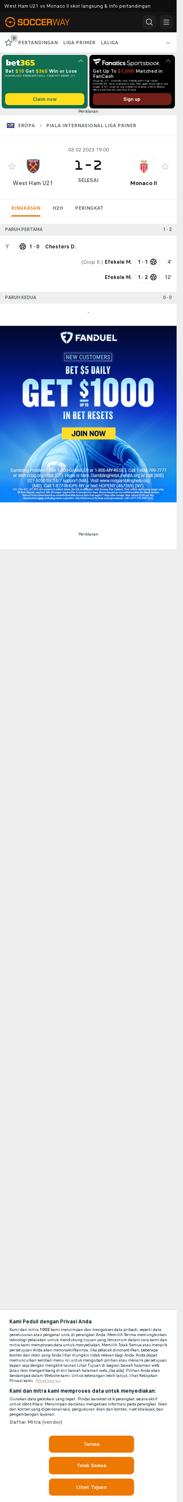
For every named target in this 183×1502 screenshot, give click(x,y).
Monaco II (143, 183)
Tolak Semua (91, 1465)
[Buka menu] (166, 22)
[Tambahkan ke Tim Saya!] (12, 166)
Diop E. (92, 262)
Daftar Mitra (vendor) (36, 1422)
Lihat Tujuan (91, 1487)
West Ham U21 (33, 183)
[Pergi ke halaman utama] (43, 22)
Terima (91, 1444)
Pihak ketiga (48, 1380)
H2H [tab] (57, 208)
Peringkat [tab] (89, 208)
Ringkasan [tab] (25, 208)
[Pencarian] (149, 22)
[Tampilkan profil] (33, 166)
